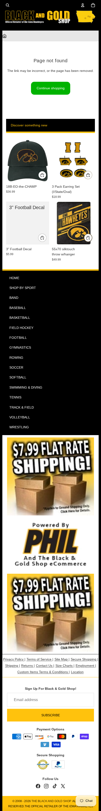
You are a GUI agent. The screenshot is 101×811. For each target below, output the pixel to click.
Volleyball (19, 417)
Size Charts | (64, 665)
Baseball (17, 308)
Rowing (16, 357)
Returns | (28, 665)
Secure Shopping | (84, 659)
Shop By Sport (22, 288)
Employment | (86, 665)
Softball (17, 377)
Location (77, 672)
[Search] (7, 5)
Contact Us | (45, 665)
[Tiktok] (55, 786)
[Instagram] (46, 786)
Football (18, 337)
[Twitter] (63, 786)
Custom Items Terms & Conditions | (43, 672)
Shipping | (12, 665)
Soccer (16, 367)
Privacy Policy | (14, 659)
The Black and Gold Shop (51, 801)
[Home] (4, 36)
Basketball (19, 318)
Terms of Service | (40, 659)
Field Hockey (21, 328)
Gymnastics (20, 347)
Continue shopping (51, 88)
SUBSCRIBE (50, 715)
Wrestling (19, 427)
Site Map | (62, 659)
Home (14, 278)
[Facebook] (38, 786)
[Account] (83, 5)
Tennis (15, 397)
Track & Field (21, 407)
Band (13, 298)
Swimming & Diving (25, 387)
